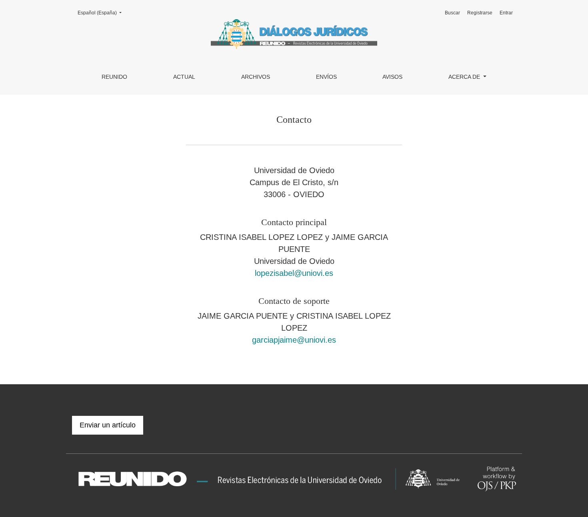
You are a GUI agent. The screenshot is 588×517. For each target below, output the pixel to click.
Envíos (326, 77)
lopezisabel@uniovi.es (294, 273)
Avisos (392, 77)
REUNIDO (114, 77)
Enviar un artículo (108, 425)
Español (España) (102, 13)
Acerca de (465, 77)
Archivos (255, 77)
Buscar (452, 13)
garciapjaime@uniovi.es (294, 339)
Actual (184, 77)
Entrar (506, 13)
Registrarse (479, 13)
